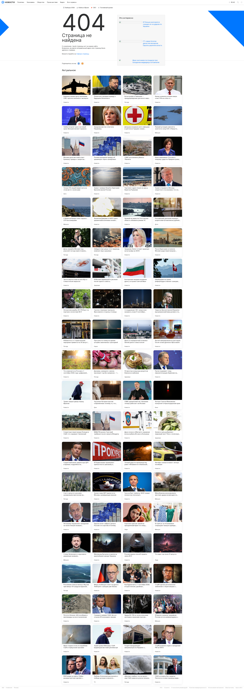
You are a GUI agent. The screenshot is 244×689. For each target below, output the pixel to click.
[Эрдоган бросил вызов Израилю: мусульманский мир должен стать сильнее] (167, 303)
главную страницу (82, 54)
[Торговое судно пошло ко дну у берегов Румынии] (137, 181)
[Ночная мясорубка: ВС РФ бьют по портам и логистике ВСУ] (76, 303)
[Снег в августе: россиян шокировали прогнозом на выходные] (76, 486)
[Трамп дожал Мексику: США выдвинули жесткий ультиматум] (106, 639)
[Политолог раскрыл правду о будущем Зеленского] (106, 90)
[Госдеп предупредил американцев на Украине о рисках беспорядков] (137, 639)
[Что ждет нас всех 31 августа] (167, 547)
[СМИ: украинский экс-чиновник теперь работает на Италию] (137, 395)
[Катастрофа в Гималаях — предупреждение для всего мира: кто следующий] (137, 90)
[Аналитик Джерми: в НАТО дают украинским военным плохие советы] (106, 212)
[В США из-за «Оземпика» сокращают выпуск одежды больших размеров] (167, 517)
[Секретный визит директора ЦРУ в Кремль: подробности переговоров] (76, 456)
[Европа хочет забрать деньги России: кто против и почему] (106, 517)
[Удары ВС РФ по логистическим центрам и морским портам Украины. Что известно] (137, 608)
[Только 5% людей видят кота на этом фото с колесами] (76, 181)
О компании (9, 687)
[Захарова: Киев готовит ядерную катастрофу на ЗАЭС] (137, 242)
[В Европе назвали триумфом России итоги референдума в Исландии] (167, 608)
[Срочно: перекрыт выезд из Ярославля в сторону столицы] (106, 303)
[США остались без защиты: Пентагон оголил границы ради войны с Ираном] (167, 669)
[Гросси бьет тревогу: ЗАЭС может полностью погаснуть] (137, 486)
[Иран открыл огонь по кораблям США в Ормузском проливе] (76, 639)
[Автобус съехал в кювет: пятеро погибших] (167, 456)
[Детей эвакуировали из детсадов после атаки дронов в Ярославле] (167, 334)
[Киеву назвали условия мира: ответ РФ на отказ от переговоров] (167, 90)
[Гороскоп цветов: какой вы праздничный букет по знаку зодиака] (137, 517)
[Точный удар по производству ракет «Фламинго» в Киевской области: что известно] (137, 456)
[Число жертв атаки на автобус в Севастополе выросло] (76, 273)
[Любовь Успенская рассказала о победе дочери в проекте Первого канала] (106, 669)
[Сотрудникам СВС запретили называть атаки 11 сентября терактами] (137, 303)
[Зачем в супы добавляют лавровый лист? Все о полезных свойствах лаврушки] (167, 425)
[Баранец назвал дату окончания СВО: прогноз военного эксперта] (76, 90)
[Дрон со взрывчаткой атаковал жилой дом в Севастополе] (137, 334)
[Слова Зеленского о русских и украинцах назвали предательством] (76, 547)
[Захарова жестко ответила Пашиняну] (106, 120)
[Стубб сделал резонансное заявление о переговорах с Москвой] (167, 578)
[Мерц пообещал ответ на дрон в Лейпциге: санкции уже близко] (106, 578)
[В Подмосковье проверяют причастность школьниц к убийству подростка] (106, 456)
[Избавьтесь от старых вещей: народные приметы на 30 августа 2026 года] (76, 334)
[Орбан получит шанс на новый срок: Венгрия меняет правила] (76, 120)
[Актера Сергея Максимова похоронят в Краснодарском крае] (167, 395)
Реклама (16, 687)
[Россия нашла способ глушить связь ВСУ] (137, 547)
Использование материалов (216, 687)
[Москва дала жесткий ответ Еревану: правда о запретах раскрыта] (76, 151)
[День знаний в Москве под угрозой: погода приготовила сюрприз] (76, 242)
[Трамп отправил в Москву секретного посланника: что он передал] (167, 181)
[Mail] (3, 2)
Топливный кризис (106, 7)
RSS (161, 687)
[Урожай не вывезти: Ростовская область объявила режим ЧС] (137, 212)
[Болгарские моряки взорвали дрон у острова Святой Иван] (137, 273)
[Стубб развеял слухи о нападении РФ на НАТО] (167, 639)
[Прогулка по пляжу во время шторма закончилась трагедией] (106, 334)
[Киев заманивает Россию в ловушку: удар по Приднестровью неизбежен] (167, 151)
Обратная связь (229, 687)
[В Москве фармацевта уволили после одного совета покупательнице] (106, 273)
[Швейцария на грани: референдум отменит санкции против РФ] (167, 273)
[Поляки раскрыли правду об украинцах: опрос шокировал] (106, 151)
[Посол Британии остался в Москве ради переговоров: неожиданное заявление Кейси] (167, 242)
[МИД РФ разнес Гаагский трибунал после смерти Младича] (106, 425)
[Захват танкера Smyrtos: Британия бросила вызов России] (106, 181)
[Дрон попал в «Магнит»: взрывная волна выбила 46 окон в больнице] (137, 425)
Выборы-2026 (70, 7)
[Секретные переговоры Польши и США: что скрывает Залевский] (76, 425)
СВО (94, 7)
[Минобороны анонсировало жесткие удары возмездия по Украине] (167, 486)
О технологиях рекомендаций (179, 687)
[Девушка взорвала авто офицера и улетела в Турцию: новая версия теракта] (137, 120)
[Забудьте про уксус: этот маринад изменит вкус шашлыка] (106, 242)
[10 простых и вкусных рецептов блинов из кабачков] (137, 364)
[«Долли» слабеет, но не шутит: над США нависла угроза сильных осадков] (137, 669)
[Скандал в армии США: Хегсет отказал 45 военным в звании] (106, 608)
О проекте (167, 687)
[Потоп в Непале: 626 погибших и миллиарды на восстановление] (76, 608)
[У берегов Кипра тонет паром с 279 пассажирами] (76, 212)
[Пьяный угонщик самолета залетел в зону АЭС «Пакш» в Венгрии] (167, 120)
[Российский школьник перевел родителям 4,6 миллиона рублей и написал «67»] (167, 212)
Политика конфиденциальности (197, 687)
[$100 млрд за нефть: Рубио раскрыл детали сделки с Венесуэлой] (76, 669)
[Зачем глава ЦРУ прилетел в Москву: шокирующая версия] (106, 486)
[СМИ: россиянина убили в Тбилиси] (137, 151)
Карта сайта (239, 687)
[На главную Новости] (9, 2)
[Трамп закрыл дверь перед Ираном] (76, 395)
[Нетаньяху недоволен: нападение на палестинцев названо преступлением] (76, 517)
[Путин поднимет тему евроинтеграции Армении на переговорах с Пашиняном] (167, 364)
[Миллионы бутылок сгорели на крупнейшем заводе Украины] (106, 547)
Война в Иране (84, 7)
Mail (3, 687)
